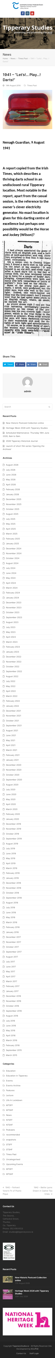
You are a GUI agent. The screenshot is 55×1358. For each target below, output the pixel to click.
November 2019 (13, 829)
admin (27, 391)
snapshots (11, 1139)
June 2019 (11, 853)
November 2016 (13, 1001)
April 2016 (10, 1035)
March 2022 (11, 696)
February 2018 (13, 927)
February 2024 (13, 592)
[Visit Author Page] (27, 381)
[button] (50, 33)
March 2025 (11, 533)
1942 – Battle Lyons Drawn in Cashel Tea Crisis (42, 1190)
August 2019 (12, 843)
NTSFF (9, 1120)
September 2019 (14, 838)
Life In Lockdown (14, 1100)
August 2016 (12, 1016)
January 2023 (12, 652)
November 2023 (13, 607)
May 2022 (10, 686)
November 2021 (13, 715)
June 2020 (11, 794)
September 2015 (14, 1050)
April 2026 (11, 484)
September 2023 (14, 617)
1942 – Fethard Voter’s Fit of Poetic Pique (12, 1190)
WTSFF (9, 1169)
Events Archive (13, 1085)
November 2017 (13, 942)
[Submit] (49, 406)
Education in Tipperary (17, 1075)
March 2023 (11, 642)
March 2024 (11, 588)
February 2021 (13, 755)
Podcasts (10, 1130)
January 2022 (12, 706)
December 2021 (13, 711)
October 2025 (12, 509)
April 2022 (11, 691)
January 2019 (12, 878)
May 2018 (10, 917)
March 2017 (11, 981)
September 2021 (14, 725)
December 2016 (13, 996)
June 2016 (11, 1025)
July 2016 (10, 1021)
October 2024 (12, 558)
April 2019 (10, 863)
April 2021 (10, 745)
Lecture (9, 1095)
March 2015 (11, 1055)
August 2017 (12, 957)
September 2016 (14, 1011)
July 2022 (10, 681)
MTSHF (9, 1110)
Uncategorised (13, 1159)
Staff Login (34, 1353)
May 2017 (10, 971)
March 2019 (11, 868)
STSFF (9, 1144)
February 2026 (13, 489)
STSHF (9, 1149)
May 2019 (10, 858)
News (9, 1115)
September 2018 (14, 898)
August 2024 (12, 563)
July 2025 (10, 519)
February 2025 (13, 538)
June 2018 (11, 912)
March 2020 (11, 809)
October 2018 (12, 893)
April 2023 (11, 637)
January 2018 (12, 932)
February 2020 (13, 814)
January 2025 (12, 543)
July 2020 (10, 789)
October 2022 (12, 666)
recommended (13, 1134)
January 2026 (12, 494)
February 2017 (12, 986)
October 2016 (12, 1006)
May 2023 (10, 632)
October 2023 (12, 612)
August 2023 (12, 622)
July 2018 (10, 907)
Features (10, 1090)
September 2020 (14, 779)
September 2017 (14, 952)
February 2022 (13, 701)
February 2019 (13, 873)
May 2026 (10, 479)
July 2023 (10, 627)
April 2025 (11, 529)
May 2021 (10, 740)
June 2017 (11, 966)
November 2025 (13, 504)
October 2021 (12, 720)
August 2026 (12, 465)
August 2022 (12, 676)
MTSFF (9, 1105)
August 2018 (12, 902)
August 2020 (12, 784)
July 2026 (10, 470)
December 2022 (13, 656)
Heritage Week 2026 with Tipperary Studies (27, 428)
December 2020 (13, 765)
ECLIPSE (34, 1349)
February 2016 (13, 1045)
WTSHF (9, 1174)
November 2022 (13, 661)
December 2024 (13, 548)
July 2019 (10, 848)
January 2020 (12, 819)
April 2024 (11, 583)
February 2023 (13, 647)
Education (11, 1071)
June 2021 (11, 735)
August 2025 (12, 514)
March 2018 (11, 922)
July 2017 (10, 961)
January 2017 (12, 991)
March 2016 (11, 1040)
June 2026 (11, 474)
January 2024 (12, 597)
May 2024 (10, 578)
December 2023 (13, 602)
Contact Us (21, 1353)
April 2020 (11, 804)
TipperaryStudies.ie (20, 1346)
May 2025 (10, 524)
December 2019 (13, 824)
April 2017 (10, 976)
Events (9, 1080)
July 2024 (10, 568)
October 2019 (12, 834)
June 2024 (11, 573)
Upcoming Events (14, 1164)
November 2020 (13, 770)
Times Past (32, 85)
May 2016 (10, 1030)
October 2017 (12, 947)
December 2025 (13, 499)
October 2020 (12, 775)
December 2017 (13, 937)
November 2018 (13, 888)
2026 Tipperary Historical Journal (22, 441)
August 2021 (12, 730)
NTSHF (9, 1125)
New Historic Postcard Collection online (25, 423)
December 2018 (13, 883)
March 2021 (11, 750)
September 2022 (14, 671)
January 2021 (12, 760)
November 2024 (13, 553)
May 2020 (10, 799)
